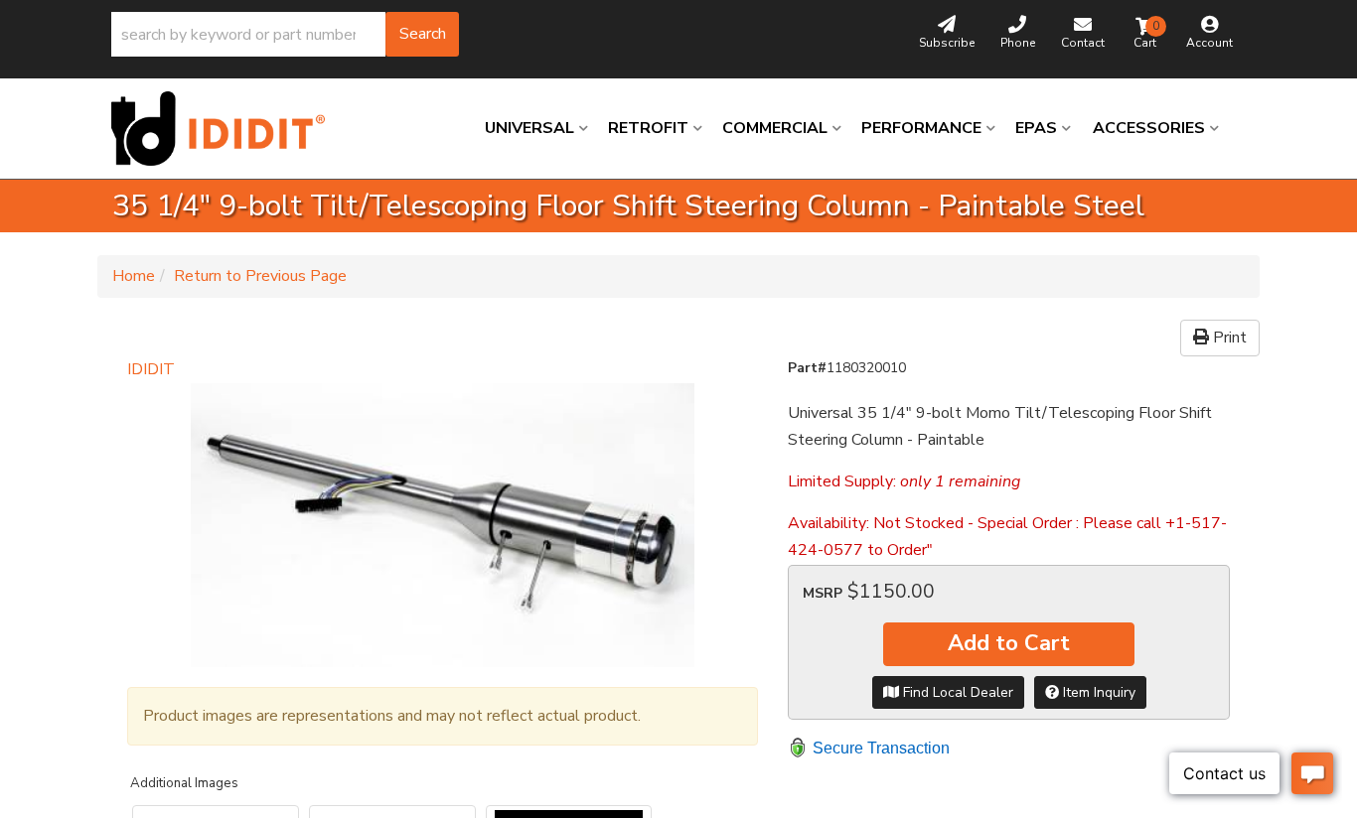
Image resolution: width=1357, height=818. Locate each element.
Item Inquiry (1097, 692)
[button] (285, 34)
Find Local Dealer (956, 692)
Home (133, 276)
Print (1228, 337)
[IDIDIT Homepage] (225, 128)
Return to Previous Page (260, 276)
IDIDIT (151, 369)
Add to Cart (1009, 643)
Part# (807, 367)
